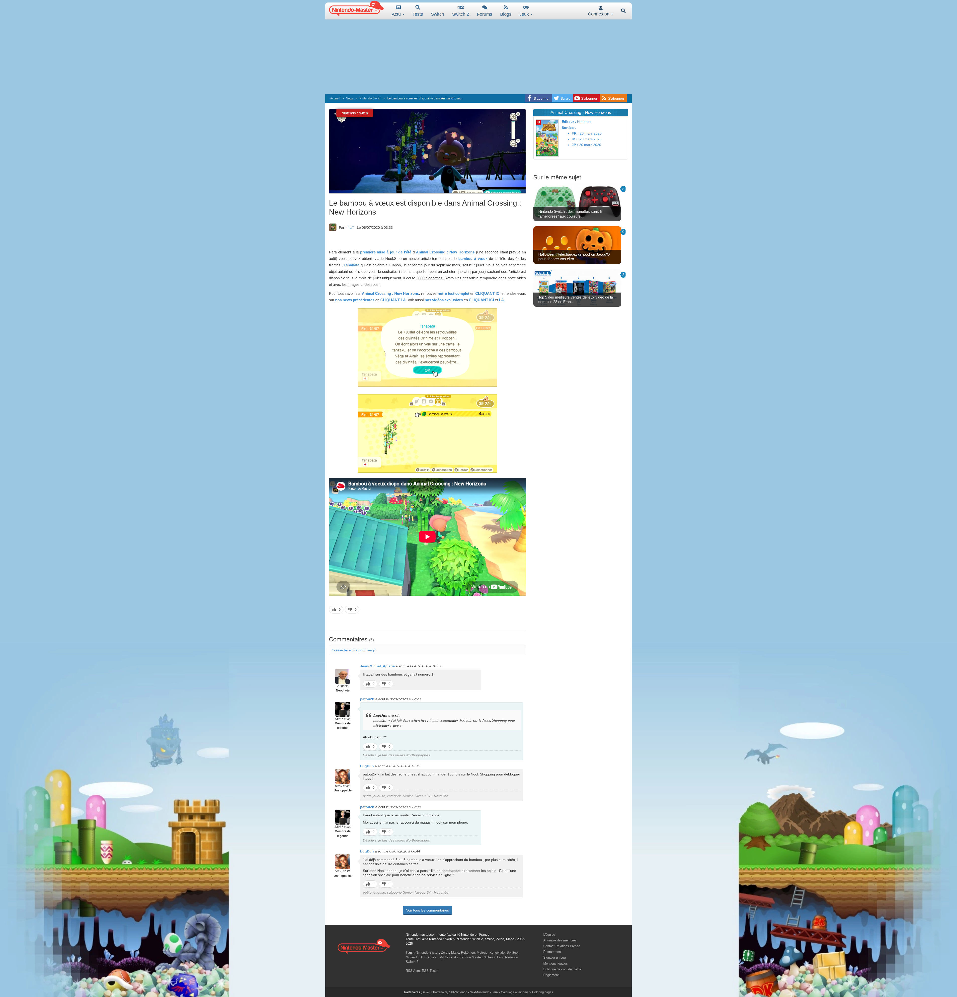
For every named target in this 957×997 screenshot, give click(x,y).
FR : (575, 133)
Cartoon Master (470, 957)
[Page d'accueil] (363, 945)
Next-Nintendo (479, 992)
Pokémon (468, 952)
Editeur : (569, 122)
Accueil (335, 98)
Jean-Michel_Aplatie (377, 666)
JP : (575, 145)
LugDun (367, 766)
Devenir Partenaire (434, 992)
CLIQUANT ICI (487, 293)
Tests (417, 14)
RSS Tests (430, 971)
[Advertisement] (478, 57)
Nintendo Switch (370, 98)
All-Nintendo (458, 992)
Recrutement (552, 952)
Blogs (505, 14)
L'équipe (549, 934)
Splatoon (513, 952)
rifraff (349, 228)
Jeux (524, 14)
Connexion (599, 13)
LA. (502, 300)
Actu (397, 14)
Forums (484, 14)
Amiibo (432, 957)
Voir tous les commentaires (427, 910)
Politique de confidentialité (562, 969)
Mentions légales (555, 963)
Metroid (482, 952)
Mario (455, 952)
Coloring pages (542, 992)
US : (575, 139)
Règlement (551, 975)
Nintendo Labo (493, 957)
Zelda (445, 952)
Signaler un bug (554, 957)
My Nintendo (448, 957)
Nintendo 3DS (416, 957)
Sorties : (569, 128)
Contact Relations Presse (561, 946)
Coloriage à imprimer (515, 992)
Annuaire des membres (560, 940)
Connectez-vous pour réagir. (354, 650)
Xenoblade (497, 952)
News (350, 98)
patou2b (367, 699)
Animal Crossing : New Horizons (445, 252)
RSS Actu (413, 971)
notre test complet (454, 293)
